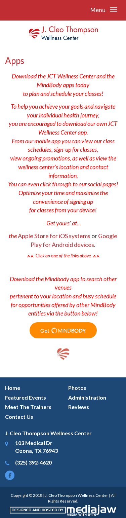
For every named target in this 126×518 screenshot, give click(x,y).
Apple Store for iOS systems (54, 235)
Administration (87, 397)
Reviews (78, 407)
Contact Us (19, 416)
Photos (77, 387)
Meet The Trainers (28, 407)
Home (12, 387)
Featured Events (25, 397)
